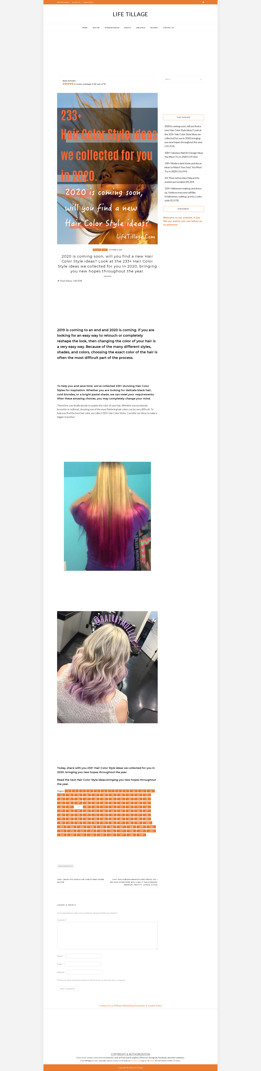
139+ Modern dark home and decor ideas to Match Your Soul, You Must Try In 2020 (183, 167)
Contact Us (76, 2)
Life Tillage (130, 14)
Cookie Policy (88, 2)
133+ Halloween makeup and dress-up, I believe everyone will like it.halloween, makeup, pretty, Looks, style (134, 882)
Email (60, 964)
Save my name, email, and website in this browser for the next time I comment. (92, 980)
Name (60, 956)
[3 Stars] (68, 84)
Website (60, 972)
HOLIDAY (154, 28)
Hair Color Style (65, 866)
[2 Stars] (66, 84)
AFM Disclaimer (63, 2)
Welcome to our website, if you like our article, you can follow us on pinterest (182, 221)
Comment (62, 920)
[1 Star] (64, 84)
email (152, 1061)
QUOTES (96, 28)
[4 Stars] (70, 84)
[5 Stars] (72, 84)
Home (84, 28)
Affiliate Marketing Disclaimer (129, 1005)
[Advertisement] (125, 50)
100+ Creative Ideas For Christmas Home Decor (80, 880)
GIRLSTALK (140, 28)
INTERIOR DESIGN (112, 28)
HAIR (105, 250)
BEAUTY (127, 28)
